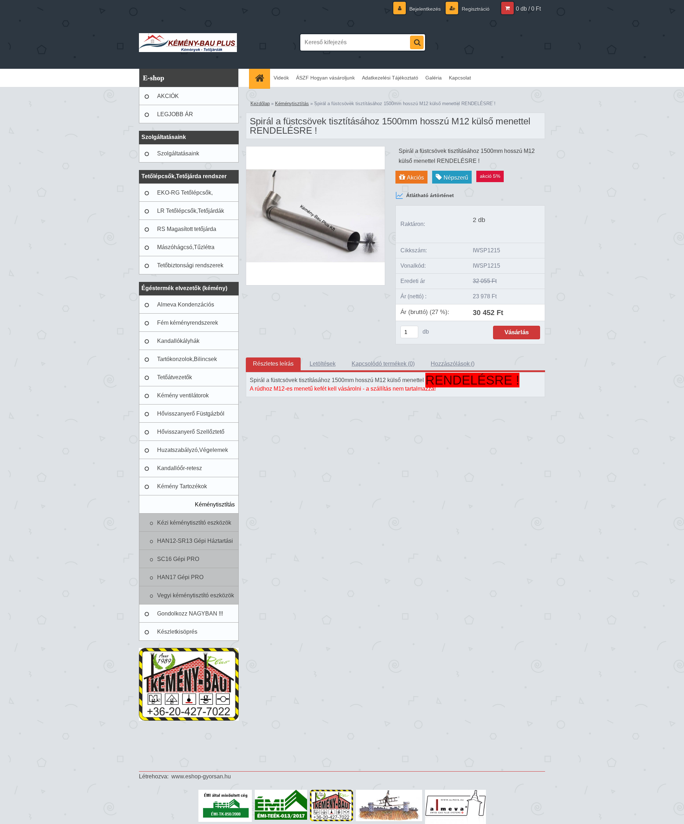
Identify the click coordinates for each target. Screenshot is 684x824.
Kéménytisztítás (215, 504)
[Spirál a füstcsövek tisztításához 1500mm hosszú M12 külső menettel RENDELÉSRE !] (315, 149)
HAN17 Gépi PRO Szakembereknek (180, 580)
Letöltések (323, 364)
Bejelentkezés (425, 9)
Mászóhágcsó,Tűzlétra (185, 247)
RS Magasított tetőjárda (186, 229)
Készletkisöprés (177, 632)
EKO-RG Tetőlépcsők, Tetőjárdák (185, 196)
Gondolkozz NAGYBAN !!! (190, 614)
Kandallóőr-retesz (179, 468)
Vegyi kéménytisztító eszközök (195, 595)
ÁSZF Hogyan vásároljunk (325, 78)
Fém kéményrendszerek (187, 323)
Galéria (433, 78)
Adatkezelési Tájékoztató (390, 78)
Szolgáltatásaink (178, 153)
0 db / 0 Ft (528, 9)
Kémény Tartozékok (182, 486)
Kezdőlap (260, 103)
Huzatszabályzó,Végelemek (192, 450)
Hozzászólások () (453, 364)
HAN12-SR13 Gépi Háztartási (195, 541)
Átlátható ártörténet (430, 195)
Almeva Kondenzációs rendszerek (185, 308)
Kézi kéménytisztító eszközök (194, 523)
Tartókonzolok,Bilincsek (187, 359)
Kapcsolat (460, 78)
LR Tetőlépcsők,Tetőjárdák (190, 211)
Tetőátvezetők (174, 377)
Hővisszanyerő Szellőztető (190, 432)
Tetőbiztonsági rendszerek (190, 265)
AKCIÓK (168, 96)
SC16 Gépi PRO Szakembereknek (179, 562)
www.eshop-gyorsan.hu (201, 776)
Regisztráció (474, 9)
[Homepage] (262, 78)
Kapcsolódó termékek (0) (383, 364)
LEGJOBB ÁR (175, 114)
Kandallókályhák (178, 341)
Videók (281, 78)
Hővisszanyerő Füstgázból (190, 414)
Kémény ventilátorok (183, 395)
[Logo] (188, 42)
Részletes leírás (273, 364)
